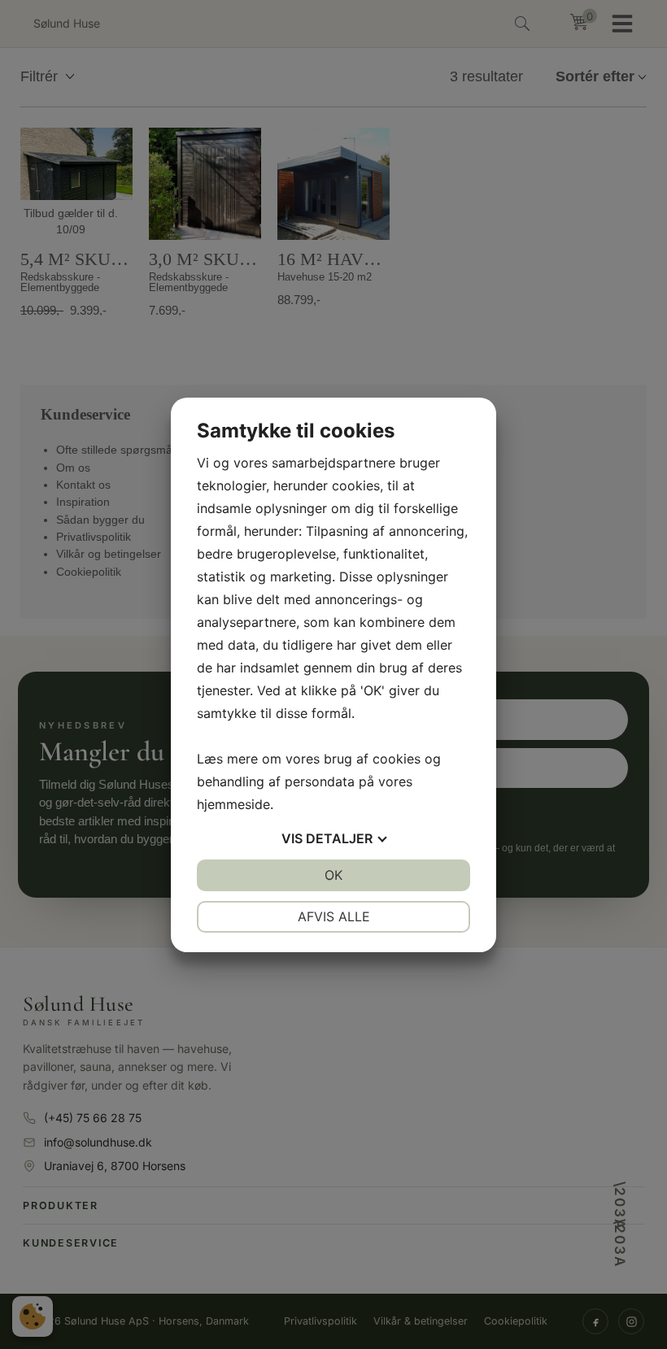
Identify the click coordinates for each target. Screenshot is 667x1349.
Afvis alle (334, 916)
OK (333, 875)
